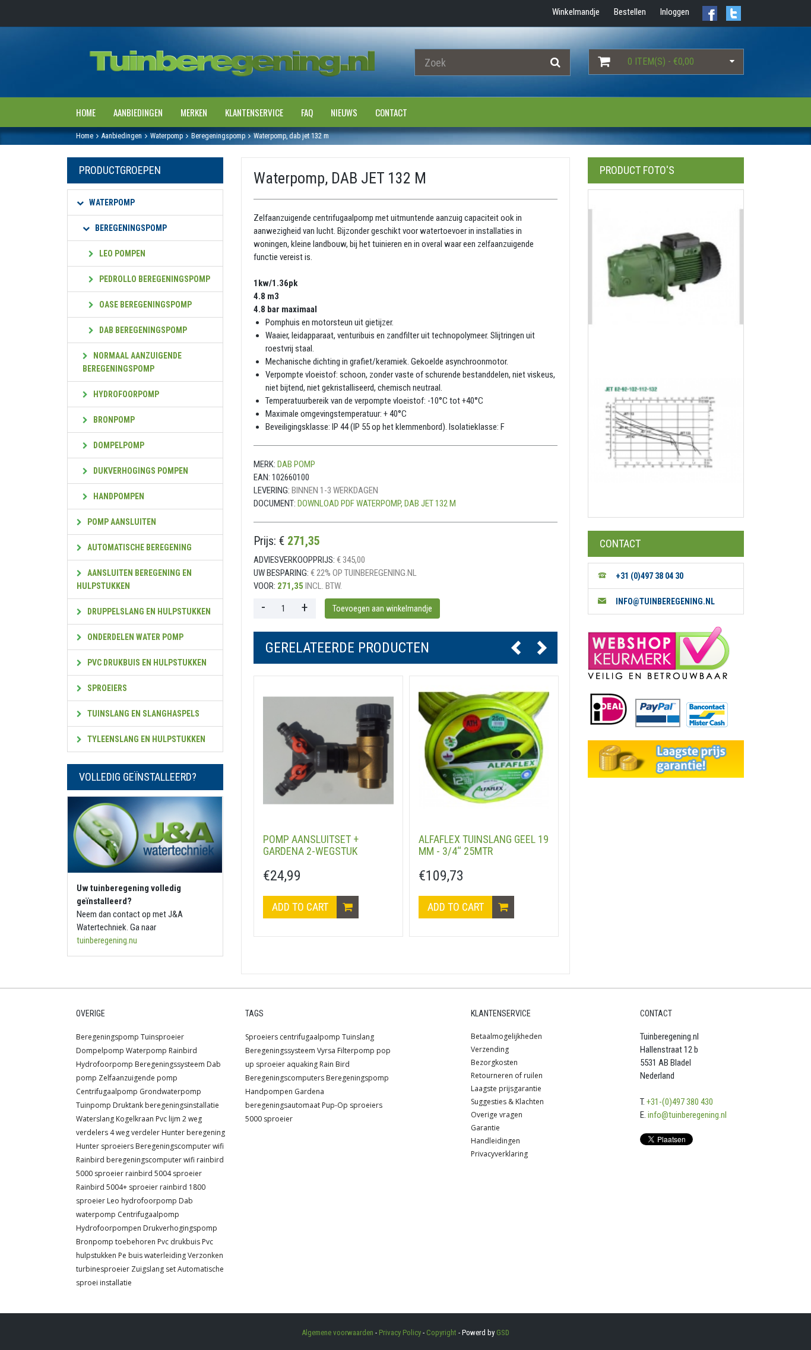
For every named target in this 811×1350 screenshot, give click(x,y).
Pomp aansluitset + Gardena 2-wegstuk (311, 845)
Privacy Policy (400, 1332)
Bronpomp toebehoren (116, 1242)
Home (86, 112)
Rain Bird (334, 1064)
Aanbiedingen (138, 112)
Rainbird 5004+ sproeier (117, 1187)
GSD (502, 1332)
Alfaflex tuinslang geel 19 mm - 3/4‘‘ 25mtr (484, 845)
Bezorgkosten (494, 1062)
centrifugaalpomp (310, 1037)
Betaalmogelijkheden (506, 1036)
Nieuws (344, 112)
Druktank (128, 1105)
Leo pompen (121, 253)
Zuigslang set (153, 1269)
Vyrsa (326, 1050)
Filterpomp (356, 1050)
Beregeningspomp (130, 228)
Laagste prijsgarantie (506, 1088)
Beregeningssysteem (170, 1064)
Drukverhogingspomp (180, 1228)
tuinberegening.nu (107, 940)
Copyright (441, 1332)
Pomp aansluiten (120, 522)
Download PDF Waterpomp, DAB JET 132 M (376, 503)
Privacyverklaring (499, 1154)
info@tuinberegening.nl (687, 1115)
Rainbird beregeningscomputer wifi (135, 1160)
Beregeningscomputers (284, 1078)
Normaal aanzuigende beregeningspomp (132, 362)
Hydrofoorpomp (125, 394)
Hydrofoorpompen (108, 1228)
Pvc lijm (168, 1119)
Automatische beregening (138, 547)
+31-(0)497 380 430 (680, 1102)
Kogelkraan (135, 1119)
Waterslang (95, 1119)
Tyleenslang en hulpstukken (145, 739)
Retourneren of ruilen (507, 1075)
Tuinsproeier (162, 1037)
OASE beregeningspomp (144, 304)
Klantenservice (254, 112)
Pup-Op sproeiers (352, 1105)
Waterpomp (111, 202)
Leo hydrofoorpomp (142, 1201)
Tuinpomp (93, 1105)
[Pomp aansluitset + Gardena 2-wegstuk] (328, 750)
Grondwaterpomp (170, 1091)
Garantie (485, 1128)
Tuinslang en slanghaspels (142, 713)
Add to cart (301, 907)
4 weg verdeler (135, 1132)
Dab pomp (296, 464)
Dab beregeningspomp (142, 330)
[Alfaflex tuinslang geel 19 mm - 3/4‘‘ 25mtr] (484, 750)
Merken (193, 112)
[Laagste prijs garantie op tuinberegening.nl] (665, 759)
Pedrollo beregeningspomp (153, 279)
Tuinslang (358, 1037)
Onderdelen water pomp (134, 637)
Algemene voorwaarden (337, 1332)
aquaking (302, 1064)
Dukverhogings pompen (139, 471)
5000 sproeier (269, 1119)
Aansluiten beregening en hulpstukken (134, 579)
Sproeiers (106, 688)
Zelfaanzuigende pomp (138, 1078)
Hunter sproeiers (105, 1146)
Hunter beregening (193, 1132)
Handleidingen (495, 1141)
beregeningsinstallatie (182, 1105)
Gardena (309, 1091)
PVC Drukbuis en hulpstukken (146, 662)
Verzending (490, 1049)
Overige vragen (496, 1115)
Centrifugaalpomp (107, 1091)
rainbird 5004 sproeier (163, 1173)
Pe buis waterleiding (152, 1255)
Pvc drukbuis (178, 1242)
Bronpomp (113, 419)
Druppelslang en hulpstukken (148, 611)
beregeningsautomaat (282, 1105)
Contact (391, 112)
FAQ (307, 112)
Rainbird (183, 1050)
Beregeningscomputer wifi (179, 1146)
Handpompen (117, 496)
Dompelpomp (117, 445)
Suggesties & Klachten (507, 1102)
